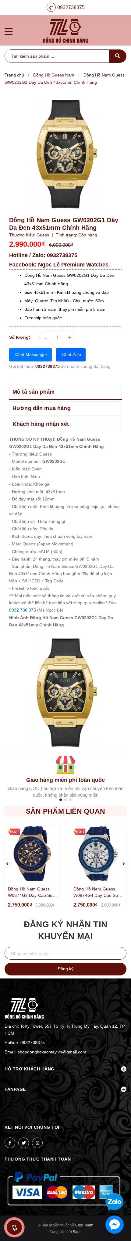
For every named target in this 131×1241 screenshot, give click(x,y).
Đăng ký (65, 968)
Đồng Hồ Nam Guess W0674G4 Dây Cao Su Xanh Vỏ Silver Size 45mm (95, 893)
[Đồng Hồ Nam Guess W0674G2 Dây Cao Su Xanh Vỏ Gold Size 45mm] (33, 854)
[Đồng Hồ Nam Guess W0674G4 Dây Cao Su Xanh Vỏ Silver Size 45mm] (98, 854)
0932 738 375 (22, 610)
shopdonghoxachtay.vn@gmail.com (52, 1051)
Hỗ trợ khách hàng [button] (30, 1068)
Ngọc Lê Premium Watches (73, 265)
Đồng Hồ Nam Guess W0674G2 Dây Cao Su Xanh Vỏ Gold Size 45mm (30, 893)
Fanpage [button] (15, 1089)
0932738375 (71, 7)
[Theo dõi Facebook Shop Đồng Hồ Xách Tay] (10, 1143)
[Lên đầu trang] (116, 1182)
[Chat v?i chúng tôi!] (114, 1225)
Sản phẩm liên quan (65, 811)
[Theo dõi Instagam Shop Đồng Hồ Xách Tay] (37, 1143)
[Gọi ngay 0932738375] (14, 1227)
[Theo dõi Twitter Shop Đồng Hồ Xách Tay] (23, 1143)
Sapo (77, 1232)
